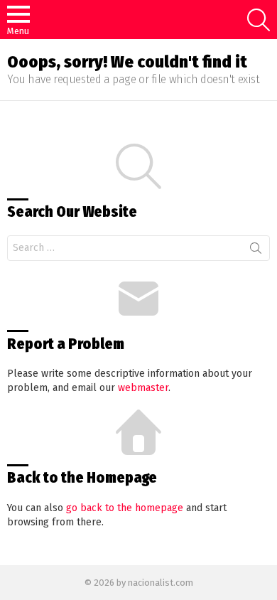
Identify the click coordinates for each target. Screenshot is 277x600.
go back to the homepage (124, 508)
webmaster (143, 388)
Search (255, 251)
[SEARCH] (258, 20)
